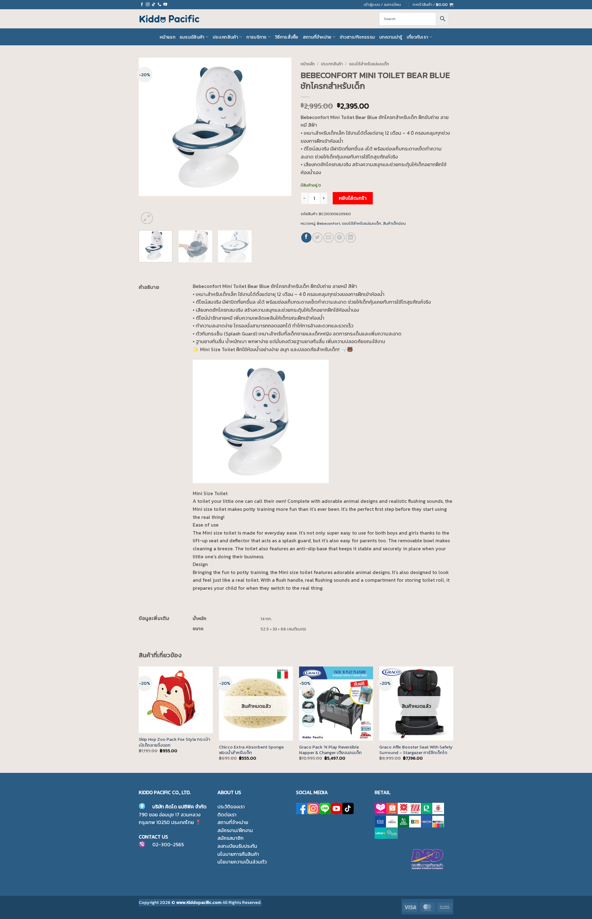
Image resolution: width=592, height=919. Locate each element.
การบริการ (256, 37)
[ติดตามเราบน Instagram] (148, 4)
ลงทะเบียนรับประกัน (237, 846)
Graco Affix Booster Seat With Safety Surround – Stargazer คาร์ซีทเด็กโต (416, 750)
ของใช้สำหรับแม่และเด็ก (369, 64)
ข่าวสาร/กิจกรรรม (357, 37)
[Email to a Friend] (328, 237)
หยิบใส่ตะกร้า (353, 198)
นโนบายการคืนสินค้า (238, 854)
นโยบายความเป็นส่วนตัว (242, 861)
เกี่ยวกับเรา (417, 37)
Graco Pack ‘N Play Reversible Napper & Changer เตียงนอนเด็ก (330, 750)
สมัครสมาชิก (230, 838)
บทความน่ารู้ (390, 37)
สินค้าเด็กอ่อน (394, 223)
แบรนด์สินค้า (192, 37)
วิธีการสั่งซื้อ (286, 37)
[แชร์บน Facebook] (306, 237)
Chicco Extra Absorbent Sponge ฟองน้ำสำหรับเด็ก (251, 750)
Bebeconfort (328, 223)
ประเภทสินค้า (225, 37)
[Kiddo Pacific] (169, 18)
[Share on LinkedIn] (351, 237)
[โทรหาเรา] (159, 4)
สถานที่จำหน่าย (317, 37)
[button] (433, 4)
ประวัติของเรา (231, 806)
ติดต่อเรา (226, 814)
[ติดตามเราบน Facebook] (142, 4)
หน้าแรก (167, 37)
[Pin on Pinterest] (340, 237)
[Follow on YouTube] (165, 4)
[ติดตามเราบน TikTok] (153, 4)
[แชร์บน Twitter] (317, 237)
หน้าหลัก (308, 64)
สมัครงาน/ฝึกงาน (235, 830)
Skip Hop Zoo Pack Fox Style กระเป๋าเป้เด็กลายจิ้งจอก (174, 742)
